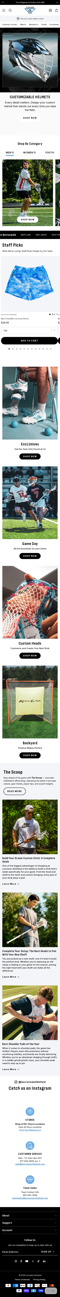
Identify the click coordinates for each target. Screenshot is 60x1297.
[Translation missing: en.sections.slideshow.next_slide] (57, 2)
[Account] (50, 10)
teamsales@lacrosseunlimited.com (30, 1198)
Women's (33, 24)
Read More (14, 791)
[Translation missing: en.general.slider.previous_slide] (2, 2)
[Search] (10, 10)
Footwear (54, 24)
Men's (23, 24)
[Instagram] (16, 1261)
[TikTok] (38, 1261)
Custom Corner (9, 24)
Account (7, 1230)
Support (7, 1223)
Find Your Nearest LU (30, 1130)
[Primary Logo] (30, 10)
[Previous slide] (26, 130)
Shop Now (30, 118)
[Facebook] (21, 1261)
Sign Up (46, 1251)
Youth (44, 24)
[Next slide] (34, 130)
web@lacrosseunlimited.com (30, 1164)
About (6, 1215)
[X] (33, 1261)
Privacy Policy (39, 1279)
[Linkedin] (44, 1261)
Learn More (9, 884)
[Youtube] (26, 1261)
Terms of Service (22, 1279)
